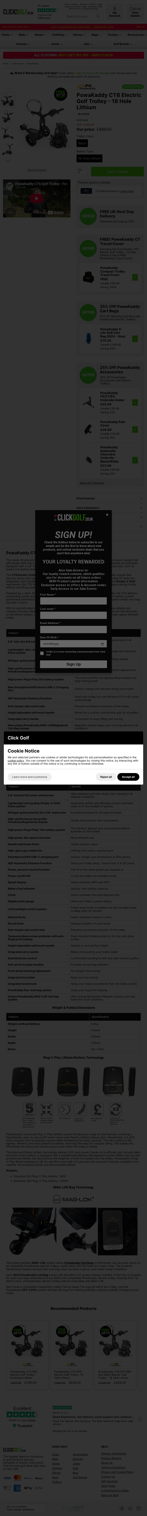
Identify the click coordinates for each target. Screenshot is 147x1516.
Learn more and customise (29, 776)
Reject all (106, 776)
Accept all (128, 776)
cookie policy (16, 760)
